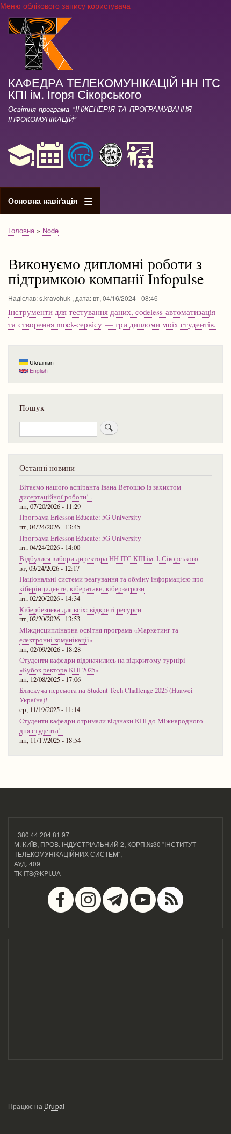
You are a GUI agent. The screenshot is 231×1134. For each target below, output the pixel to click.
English (38, 371)
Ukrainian (41, 362)
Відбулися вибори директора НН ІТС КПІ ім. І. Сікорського (108, 558)
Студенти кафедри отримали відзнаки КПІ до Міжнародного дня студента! (111, 725)
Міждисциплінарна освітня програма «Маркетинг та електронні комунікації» (98, 635)
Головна (21, 230)
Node (50, 230)
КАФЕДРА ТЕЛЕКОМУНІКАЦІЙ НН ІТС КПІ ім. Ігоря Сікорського (114, 87)
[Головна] (41, 45)
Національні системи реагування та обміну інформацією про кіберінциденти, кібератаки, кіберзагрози (111, 584)
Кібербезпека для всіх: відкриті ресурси (80, 609)
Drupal (54, 1105)
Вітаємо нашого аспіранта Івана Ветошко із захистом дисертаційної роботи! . (100, 492)
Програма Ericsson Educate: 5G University (80, 517)
